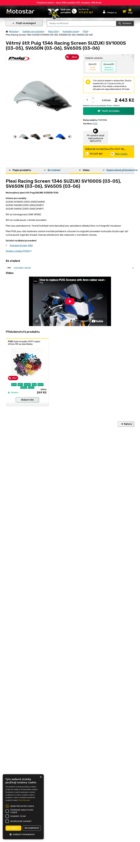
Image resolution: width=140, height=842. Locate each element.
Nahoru (128, 424)
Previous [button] (15, 136)
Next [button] (70, 136)
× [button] (41, 777)
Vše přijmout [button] (13, 828)
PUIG (85, 31)
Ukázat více (27, 399)
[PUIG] (19, 58)
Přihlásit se (112, 13)
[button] (23, 834)
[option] (24, 137)
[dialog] (23, 806)
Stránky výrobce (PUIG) (18, 251)
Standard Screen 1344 (21, 245)
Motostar (13, 31)
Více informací (24, 800)
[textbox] (90, 23)
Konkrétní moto (70, 31)
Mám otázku (121, 154)
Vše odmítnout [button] (31, 828)
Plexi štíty (53, 31)
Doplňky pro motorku (33, 31)
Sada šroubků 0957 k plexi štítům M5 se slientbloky (24, 342)
